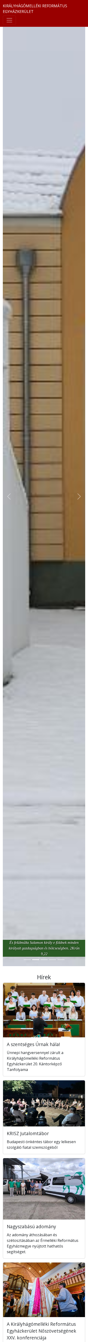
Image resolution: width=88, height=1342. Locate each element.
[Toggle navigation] (9, 20)
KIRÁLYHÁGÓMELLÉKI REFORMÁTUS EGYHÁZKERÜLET (35, 8)
